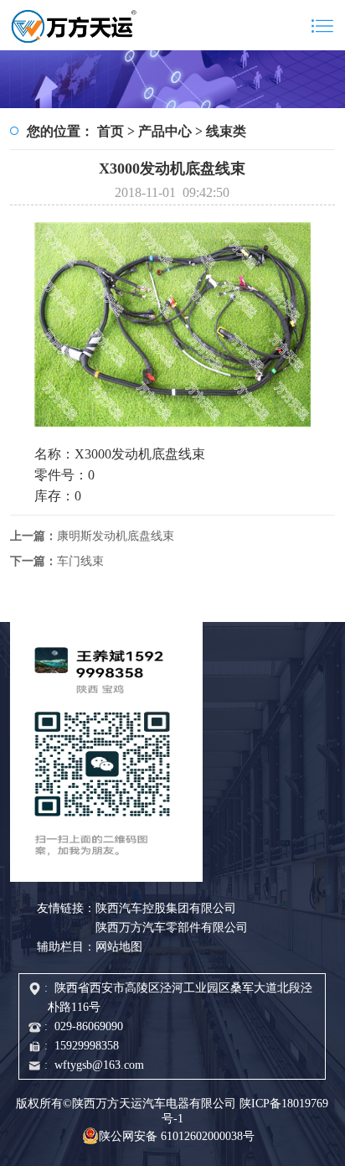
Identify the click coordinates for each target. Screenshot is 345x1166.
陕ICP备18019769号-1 (245, 1111)
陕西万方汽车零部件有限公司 (171, 927)
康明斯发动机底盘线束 (92, 536)
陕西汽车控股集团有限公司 (165, 908)
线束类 (226, 131)
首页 (110, 131)
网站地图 (118, 947)
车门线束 (57, 561)
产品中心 (165, 131)
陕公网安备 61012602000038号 (177, 1136)
